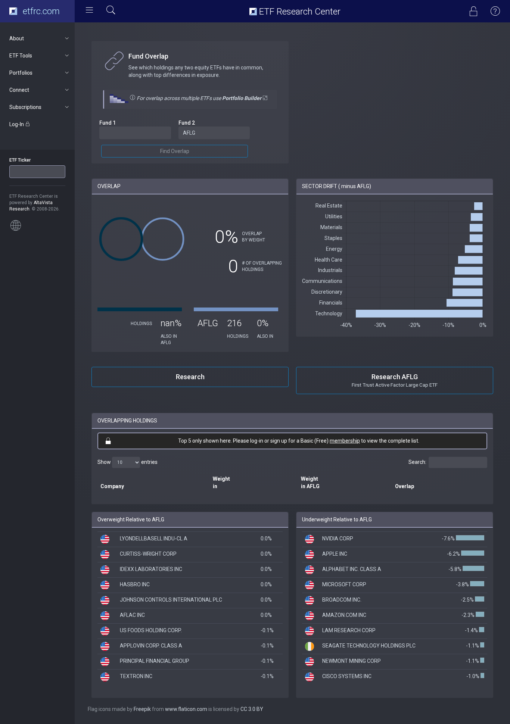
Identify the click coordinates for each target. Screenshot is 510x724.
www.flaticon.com (186, 709)
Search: (417, 462)
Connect (19, 90)
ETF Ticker (20, 160)
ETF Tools (20, 56)
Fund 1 (107, 123)
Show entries (127, 462)
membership (345, 441)
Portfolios (20, 73)
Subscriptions (25, 107)
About (16, 38)
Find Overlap (174, 151)
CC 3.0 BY (251, 709)
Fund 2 (186, 123)
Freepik (142, 709)
